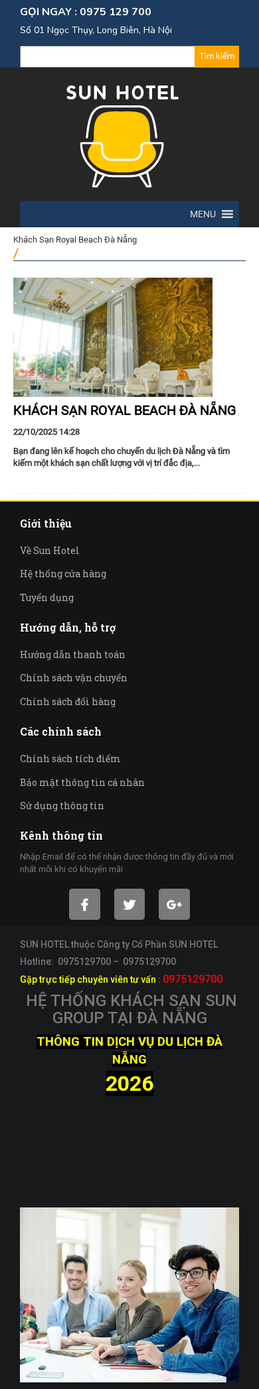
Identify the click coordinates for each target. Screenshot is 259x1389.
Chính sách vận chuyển (74, 677)
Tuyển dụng (47, 597)
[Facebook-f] (84, 904)
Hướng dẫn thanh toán (73, 654)
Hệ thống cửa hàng (63, 573)
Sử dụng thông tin (62, 805)
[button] (203, 214)
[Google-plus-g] (174, 904)
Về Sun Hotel (50, 550)
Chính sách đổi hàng (68, 701)
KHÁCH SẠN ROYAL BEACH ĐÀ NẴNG (124, 410)
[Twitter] (129, 904)
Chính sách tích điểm (70, 758)
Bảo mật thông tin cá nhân (82, 782)
